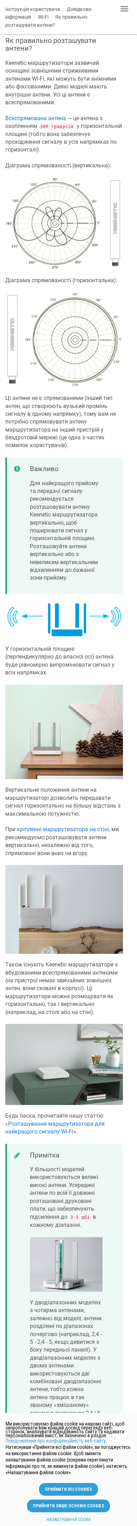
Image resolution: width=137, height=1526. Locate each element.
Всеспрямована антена (35, 118)
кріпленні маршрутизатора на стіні (63, 829)
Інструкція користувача (32, 9)
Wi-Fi (43, 17)
